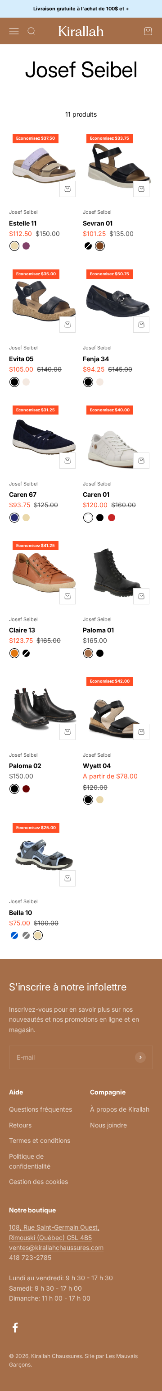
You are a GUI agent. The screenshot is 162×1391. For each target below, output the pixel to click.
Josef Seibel (23, 212)
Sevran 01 (97, 223)
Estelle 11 (22, 223)
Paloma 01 (98, 630)
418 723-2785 (30, 1257)
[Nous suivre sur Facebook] (15, 1327)
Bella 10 (20, 912)
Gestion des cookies (38, 1181)
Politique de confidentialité (29, 1161)
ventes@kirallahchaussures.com (56, 1247)
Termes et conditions (39, 1140)
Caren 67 (22, 494)
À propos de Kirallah (119, 1109)
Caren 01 (96, 494)
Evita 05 (21, 359)
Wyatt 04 (97, 765)
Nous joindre (108, 1125)
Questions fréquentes (40, 1109)
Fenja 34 (96, 359)
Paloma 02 (25, 765)
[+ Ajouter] (67, 189)
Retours (20, 1125)
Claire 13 (22, 630)
